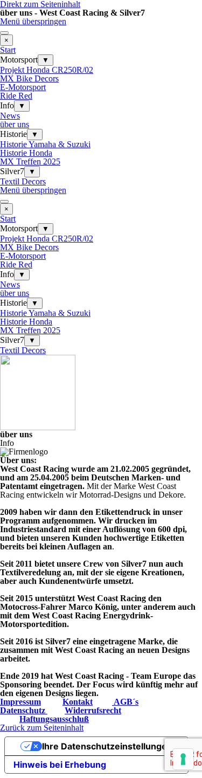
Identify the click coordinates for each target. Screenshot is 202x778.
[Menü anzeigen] (4, 33)
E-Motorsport (23, 87)
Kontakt (77, 701)
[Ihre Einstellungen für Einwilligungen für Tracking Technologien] (183, 759)
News (10, 115)
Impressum (20, 701)
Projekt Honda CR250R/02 (46, 69)
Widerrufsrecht (93, 710)
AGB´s (125, 701)
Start (8, 49)
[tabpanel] (101, 577)
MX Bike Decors (29, 78)
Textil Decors (23, 181)
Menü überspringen (33, 21)
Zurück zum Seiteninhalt (41, 727)
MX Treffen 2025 (30, 161)
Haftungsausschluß (54, 719)
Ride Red (16, 95)
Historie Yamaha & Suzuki (45, 144)
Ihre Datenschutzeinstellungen (107, 746)
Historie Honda (26, 152)
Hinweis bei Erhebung (59, 764)
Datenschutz (23, 710)
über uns (14, 124)
